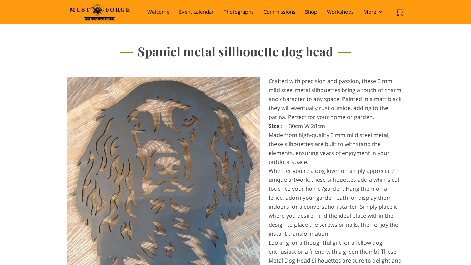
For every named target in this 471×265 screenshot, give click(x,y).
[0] (399, 12)
